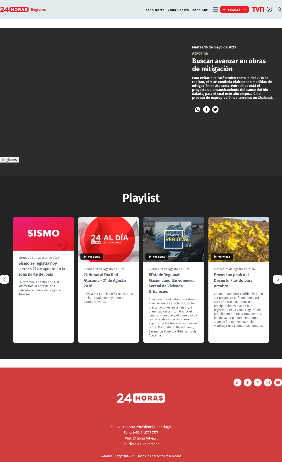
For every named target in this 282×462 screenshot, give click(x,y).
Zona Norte (155, 9)
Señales (234, 9)
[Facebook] (206, 109)
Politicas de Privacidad (141, 444)
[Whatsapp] (197, 109)
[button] (277, 279)
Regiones (9, 159)
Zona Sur (200, 9)
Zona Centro (178, 9)
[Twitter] (215, 109)
